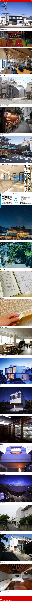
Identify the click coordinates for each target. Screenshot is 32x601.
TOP (1, 596)
